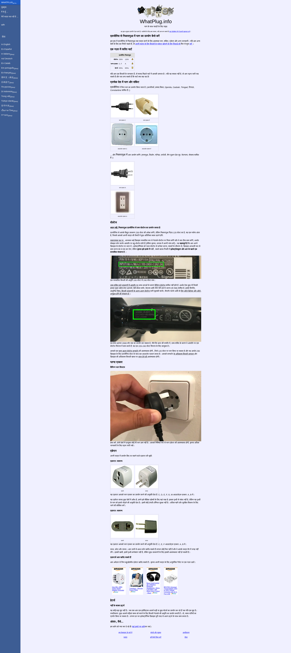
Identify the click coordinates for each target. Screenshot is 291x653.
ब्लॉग (3, 25)
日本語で (7, 82)
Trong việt (8, 96)
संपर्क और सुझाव (155, 633)
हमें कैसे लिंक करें (155, 637)
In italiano (7, 54)
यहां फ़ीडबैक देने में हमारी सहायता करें (179, 31)
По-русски (8, 87)
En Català (5, 63)
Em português (9, 68)
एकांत (125, 637)
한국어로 (7, 105)
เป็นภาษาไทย (9, 110)
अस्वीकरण (186, 633)
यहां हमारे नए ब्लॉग (138, 626)
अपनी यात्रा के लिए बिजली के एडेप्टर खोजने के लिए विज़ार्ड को (158, 44)
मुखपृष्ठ (3, 7)
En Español (6, 49)
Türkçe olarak (9, 101)
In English (5, 44)
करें (191, 44)
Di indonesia (9, 91)
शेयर (186, 637)
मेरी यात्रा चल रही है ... (9, 16)
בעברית (6, 115)
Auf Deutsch (6, 58)
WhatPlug (8, 2)
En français (8, 73)
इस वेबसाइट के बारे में (125, 633)
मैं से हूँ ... (4, 12)
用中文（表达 (9, 77)
